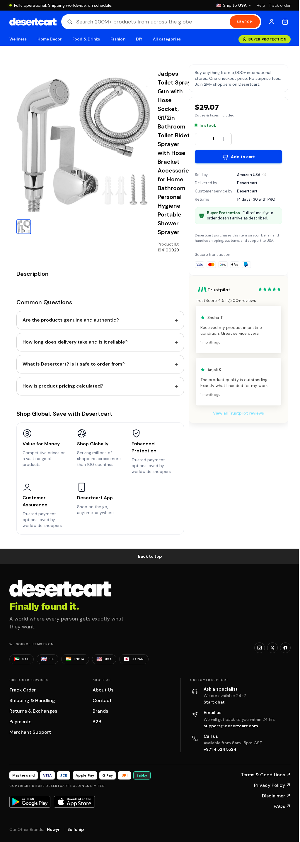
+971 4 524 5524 (220, 749)
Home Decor (50, 39)
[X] (272, 648)
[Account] (271, 22)
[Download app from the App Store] (74, 802)
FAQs (282, 806)
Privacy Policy (272, 785)
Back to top (150, 556)
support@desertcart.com (231, 725)
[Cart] (285, 22)
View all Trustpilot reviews (238, 413)
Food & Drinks (86, 39)
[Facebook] (285, 648)
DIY (139, 39)
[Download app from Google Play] (29, 802)
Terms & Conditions (266, 775)
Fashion (117, 39)
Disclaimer (276, 796)
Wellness (18, 39)
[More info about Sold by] (264, 174)
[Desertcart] (33, 22)
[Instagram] (259, 648)
